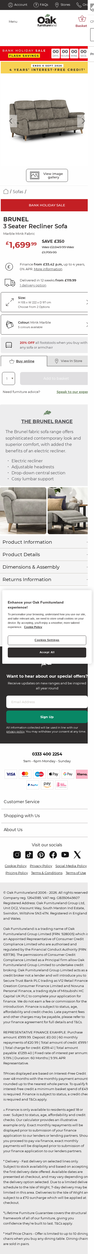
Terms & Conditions (46, 873)
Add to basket (56, 378)
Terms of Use (76, 873)
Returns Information (27, 579)
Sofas (18, 191)
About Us (13, 829)
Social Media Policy (71, 866)
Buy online (25, 361)
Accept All (47, 652)
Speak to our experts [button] (74, 392)
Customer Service (22, 801)
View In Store (71, 361)
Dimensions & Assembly (31, 567)
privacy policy (15, 731)
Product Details (21, 554)
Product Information (27, 542)
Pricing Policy (17, 873)
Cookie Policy (16, 866)
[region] (46, 627)
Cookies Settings (47, 640)
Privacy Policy (41, 866)
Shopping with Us (22, 815)
